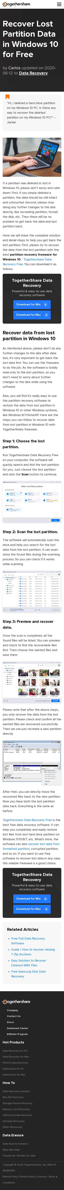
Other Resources (12, 1127)
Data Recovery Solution (16, 1091)
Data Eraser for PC (13, 1069)
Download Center (17, 1028)
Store (10, 1022)
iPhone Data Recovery (15, 1063)
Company (12, 1010)
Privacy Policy (27, 1176)
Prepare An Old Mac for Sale (19, 1155)
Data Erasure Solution (15, 1144)
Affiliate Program (17, 1034)
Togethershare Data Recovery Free (27, 820)
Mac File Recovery (13, 1097)
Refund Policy (10, 1176)
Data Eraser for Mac (14, 1074)
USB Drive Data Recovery (17, 1115)
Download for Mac (28, 314)
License (41, 1176)
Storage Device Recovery (17, 1103)
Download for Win (29, 304)
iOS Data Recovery (14, 1121)
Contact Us (13, 1016)
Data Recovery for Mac (16, 1057)
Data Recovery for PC (15, 1051)
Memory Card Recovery (16, 1109)
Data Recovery (33, 73)
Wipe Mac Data (11, 1150)
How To (9, 1083)
